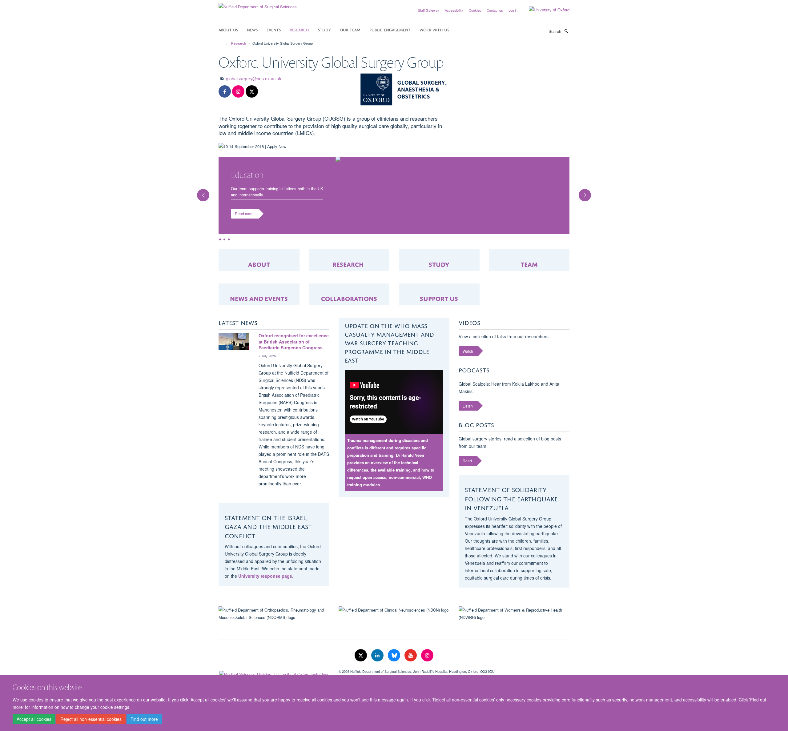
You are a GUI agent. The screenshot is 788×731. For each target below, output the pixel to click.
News (252, 29)
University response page (265, 582)
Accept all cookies (34, 719)
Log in (513, 10)
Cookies (475, 10)
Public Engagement (390, 29)
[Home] (224, 43)
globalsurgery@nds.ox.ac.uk (253, 78)
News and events (259, 303)
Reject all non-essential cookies (91, 719)
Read (467, 466)
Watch (468, 357)
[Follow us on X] (252, 91)
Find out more (144, 719)
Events (274, 29)
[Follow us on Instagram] (238, 91)
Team (529, 269)
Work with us (434, 29)
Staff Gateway (428, 10)
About (259, 269)
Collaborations (349, 303)
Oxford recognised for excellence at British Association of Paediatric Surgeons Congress (294, 348)
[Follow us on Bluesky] (394, 661)
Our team (350, 29)
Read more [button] (244, 219)
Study (324, 29)
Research (299, 29)
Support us (439, 303)
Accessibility (454, 10)
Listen (468, 412)
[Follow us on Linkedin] (378, 661)
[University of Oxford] (544, 10)
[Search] (566, 30)
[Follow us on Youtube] (411, 661)
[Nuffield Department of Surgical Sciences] (258, 4)
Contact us (495, 10)
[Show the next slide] (588, 195)
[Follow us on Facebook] (225, 91)
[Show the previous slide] (200, 195)
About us (228, 29)
